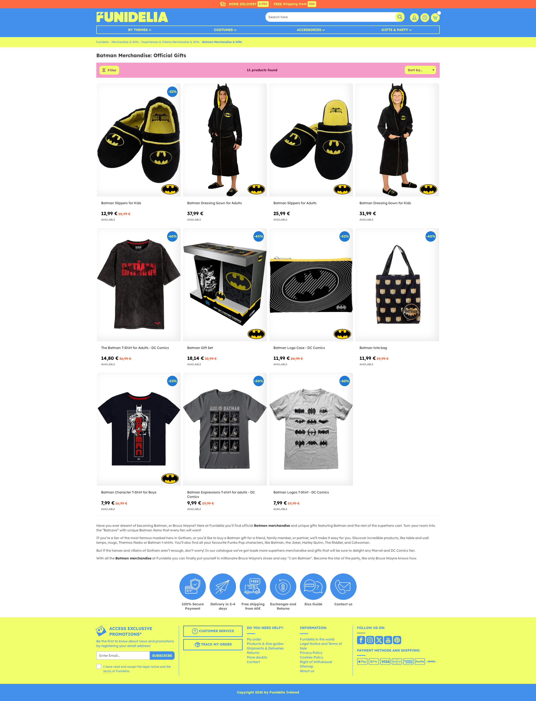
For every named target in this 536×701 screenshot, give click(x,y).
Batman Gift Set (200, 348)
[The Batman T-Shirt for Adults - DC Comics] (139, 284)
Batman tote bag (373, 348)
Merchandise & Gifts (125, 42)
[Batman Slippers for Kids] (139, 140)
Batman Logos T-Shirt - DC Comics (301, 492)
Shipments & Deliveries (265, 648)
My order (254, 639)
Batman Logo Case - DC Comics (299, 348)
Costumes (223, 29)
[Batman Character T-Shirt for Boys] (139, 429)
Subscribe (162, 655)
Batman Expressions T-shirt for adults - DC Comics (221, 494)
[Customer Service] (424, 17)
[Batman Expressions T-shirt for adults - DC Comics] (225, 429)
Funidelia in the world (317, 639)
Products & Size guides (265, 644)
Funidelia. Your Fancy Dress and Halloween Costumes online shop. (132, 17)
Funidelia (102, 42)
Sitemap (306, 666)
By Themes (138, 29)
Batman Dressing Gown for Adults (214, 203)
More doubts (257, 657)
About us (307, 671)
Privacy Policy (311, 653)
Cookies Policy (311, 657)
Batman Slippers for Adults (295, 203)
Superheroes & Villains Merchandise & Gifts (170, 42)
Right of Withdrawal (316, 662)
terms (107, 671)
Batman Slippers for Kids (121, 203)
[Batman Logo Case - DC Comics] (311, 284)
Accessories (309, 29)
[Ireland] (361, 640)
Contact (253, 662)
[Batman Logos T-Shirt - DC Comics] (311, 429)
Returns (253, 653)
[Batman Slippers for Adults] (311, 140)
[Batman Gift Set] (225, 284)
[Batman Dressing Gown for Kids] (397, 140)
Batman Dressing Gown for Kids (385, 203)
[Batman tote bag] (397, 284)
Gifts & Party (394, 29)
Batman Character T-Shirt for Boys (128, 492)
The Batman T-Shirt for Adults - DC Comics (135, 348)
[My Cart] (435, 17)
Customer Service (216, 631)
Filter (112, 70)
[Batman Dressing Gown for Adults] (225, 140)
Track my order (216, 644)
